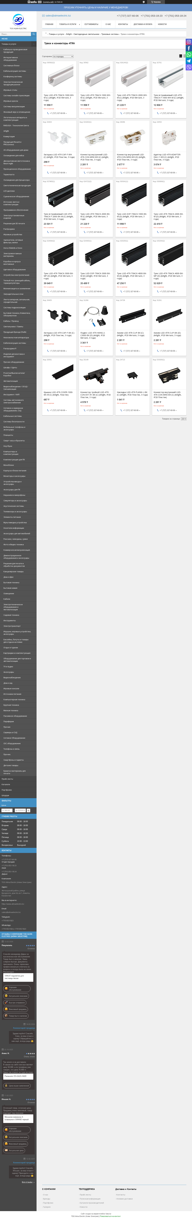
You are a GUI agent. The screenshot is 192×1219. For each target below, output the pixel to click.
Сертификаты (91, 24)
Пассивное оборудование (15, 716)
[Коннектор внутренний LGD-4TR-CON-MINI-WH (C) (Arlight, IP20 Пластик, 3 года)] (96, 138)
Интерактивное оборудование (11, 58)
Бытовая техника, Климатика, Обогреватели (17, 314)
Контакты (123, 24)
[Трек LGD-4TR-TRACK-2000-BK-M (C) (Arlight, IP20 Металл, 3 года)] (96, 197)
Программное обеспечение (16, 210)
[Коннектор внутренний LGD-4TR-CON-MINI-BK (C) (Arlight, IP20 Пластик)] (169, 375)
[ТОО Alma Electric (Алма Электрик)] (18, 20)
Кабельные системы (13, 416)
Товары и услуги (9, 44)
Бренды (46, 1198)
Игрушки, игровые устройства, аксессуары (17, 632)
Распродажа (9, 229)
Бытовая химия (10, 588)
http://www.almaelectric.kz (13, 904)
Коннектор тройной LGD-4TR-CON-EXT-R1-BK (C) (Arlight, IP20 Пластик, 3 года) (95, 395)
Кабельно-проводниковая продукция (15, 50)
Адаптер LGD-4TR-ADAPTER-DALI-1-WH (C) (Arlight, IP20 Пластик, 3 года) (167, 157)
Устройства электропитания (16, 275)
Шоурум (5, 795)
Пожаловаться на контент (110, 1216)
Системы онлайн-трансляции (17, 95)
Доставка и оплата (143, 24)
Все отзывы (27, 1182)
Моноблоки (9, 465)
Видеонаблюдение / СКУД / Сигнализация (16, 387)
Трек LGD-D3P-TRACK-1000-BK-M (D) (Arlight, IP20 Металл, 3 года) (132, 216)
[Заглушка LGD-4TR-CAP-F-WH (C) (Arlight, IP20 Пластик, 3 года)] (59, 138)
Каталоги (6, 784)
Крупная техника (11, 705)
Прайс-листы (7, 779)
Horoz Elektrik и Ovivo (13, 248)
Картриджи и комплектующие (17, 653)
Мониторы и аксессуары (14, 476)
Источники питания (12, 694)
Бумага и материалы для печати (15, 772)
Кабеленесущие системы (15, 343)
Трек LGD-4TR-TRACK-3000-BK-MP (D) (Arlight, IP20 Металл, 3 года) (59, 276)
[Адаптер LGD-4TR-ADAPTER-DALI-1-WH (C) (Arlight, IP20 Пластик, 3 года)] (169, 138)
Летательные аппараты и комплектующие (15, 118)
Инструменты (10, 620)
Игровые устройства (13, 234)
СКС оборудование (12, 743)
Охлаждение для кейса (14, 155)
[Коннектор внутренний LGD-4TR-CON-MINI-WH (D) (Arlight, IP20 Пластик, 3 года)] (133, 138)
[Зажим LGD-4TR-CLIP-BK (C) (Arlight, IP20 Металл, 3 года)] (133, 316)
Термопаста (9, 174)
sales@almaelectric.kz (11, 912)
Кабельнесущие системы (15, 71)
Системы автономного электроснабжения (14, 401)
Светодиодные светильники (86, 34)
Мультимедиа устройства (15, 522)
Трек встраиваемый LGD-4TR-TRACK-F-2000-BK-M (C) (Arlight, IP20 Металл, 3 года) (59, 216)
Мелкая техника (11, 710)
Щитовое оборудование (15, 269)
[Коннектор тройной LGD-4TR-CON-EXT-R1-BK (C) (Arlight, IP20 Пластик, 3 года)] (96, 375)
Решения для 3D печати (14, 223)
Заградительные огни (13, 294)
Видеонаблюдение (12, 677)
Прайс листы (85, 1194)
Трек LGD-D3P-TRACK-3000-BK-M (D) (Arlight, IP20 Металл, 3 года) (95, 276)
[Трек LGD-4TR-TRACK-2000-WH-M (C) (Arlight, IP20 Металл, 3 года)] (133, 78)
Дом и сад (8, 683)
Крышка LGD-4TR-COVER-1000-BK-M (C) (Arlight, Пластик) (58, 393)
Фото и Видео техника (14, 544)
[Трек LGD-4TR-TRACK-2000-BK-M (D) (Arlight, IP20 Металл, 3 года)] (169, 197)
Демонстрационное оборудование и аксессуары (16, 556)
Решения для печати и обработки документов (14, 564)
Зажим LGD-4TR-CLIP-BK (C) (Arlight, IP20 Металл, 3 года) (130, 334)
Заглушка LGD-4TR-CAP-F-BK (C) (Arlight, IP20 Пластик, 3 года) (59, 334)
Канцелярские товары (14, 571)
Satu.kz (108, 1214)
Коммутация (9, 136)
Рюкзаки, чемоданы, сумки (16, 539)
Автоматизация (11, 381)
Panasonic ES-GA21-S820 (15, 1076)
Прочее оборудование (14, 362)
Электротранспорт (12, 626)
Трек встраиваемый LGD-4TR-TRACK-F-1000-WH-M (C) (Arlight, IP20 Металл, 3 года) (169, 98)
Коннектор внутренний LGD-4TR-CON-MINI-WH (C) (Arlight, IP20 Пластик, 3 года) (94, 157)
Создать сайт (48, 2)
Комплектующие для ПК (14, 459)
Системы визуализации (14, 106)
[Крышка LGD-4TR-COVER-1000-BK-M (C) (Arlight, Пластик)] (59, 375)
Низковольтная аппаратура (16, 337)
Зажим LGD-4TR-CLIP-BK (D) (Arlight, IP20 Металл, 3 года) (167, 334)
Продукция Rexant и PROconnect (12, 143)
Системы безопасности (14, 421)
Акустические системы (14, 506)
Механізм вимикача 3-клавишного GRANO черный (17, 1118)
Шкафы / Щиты (10, 367)
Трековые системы (110, 34)
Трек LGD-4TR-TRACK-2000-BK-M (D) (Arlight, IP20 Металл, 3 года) (168, 216)
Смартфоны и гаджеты (14, 760)
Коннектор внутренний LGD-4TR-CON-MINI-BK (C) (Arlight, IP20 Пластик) (167, 395)
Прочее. (7, 754)
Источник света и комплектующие (11, 203)
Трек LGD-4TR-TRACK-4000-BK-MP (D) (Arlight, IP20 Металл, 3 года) (168, 276)
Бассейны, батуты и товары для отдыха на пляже (16, 640)
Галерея (46, 1207)
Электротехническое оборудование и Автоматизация (13, 607)
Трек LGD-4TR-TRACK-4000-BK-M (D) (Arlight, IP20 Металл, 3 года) (132, 276)
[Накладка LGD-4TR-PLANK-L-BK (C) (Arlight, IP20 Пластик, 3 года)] (133, 375)
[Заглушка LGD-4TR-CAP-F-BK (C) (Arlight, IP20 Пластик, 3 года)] (59, 316)
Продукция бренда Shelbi (15, 332)
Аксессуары (9, 672)
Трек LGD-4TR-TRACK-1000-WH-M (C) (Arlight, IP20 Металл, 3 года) (59, 98)
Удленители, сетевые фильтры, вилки (13, 241)
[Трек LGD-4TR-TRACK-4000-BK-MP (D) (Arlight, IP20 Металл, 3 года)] (169, 256)
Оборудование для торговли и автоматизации (17, 659)
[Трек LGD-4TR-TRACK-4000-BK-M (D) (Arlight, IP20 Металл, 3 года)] (133, 256)
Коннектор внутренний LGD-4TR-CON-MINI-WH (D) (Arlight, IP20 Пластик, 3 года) (131, 157)
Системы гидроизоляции (15, 307)
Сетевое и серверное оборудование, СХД (13, 409)
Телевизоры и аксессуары (15, 511)
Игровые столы (10, 90)
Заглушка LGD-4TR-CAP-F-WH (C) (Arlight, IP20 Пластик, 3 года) (59, 155)
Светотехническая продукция (17, 185)
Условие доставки (124, 1198)
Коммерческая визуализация (17, 550)
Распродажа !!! (10, 348)
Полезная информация (90, 1198)
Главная (49, 24)
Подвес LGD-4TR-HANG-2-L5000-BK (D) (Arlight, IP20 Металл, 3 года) (92, 335)
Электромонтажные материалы (13, 254)
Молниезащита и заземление (17, 288)
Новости (162, 24)
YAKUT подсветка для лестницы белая (14, 977)
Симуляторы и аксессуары (15, 500)
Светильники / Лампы (13, 326)
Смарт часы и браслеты (14, 440)
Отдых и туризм (11, 647)
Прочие (7, 727)
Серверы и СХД (10, 732)
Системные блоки (11, 65)
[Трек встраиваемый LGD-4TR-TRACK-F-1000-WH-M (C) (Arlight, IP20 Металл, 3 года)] (169, 78)
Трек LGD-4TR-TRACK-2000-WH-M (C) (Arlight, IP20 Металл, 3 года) (132, 98)
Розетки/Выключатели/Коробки (14, 374)
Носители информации (14, 528)
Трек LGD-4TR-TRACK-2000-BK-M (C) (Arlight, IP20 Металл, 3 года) (95, 216)
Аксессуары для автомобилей (17, 533)
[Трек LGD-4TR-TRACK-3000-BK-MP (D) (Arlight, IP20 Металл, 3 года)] (59, 256)
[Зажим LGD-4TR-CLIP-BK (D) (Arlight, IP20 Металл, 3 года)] (169, 316)
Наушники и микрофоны (14, 495)
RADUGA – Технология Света (16, 125)
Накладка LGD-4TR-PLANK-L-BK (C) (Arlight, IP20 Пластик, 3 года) (132, 393)
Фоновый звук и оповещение (17, 112)
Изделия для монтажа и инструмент (14, 355)
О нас (108, 24)
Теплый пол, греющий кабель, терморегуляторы (17, 281)
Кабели (7, 599)
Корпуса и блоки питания (15, 470)
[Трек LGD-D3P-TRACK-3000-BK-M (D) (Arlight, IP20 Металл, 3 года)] (96, 256)
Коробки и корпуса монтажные (12, 262)
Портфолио (7, 790)
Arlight (6, 131)
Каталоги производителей (92, 1203)
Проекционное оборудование (17, 169)
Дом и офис (8, 577)
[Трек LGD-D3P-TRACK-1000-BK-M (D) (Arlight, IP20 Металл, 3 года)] (133, 197)
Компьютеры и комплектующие (11, 452)
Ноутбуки (8, 446)
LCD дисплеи (9, 191)
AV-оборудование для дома (16, 150)
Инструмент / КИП (12, 394)
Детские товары (11, 765)
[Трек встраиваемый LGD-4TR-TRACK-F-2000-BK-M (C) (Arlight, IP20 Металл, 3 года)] (59, 197)
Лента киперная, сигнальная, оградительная (17, 300)
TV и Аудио (8, 666)
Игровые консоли (11, 688)
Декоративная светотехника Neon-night (17, 162)
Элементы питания (12, 517)
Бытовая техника (11, 582)
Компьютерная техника (14, 699)
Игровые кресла (11, 101)
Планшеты (8, 435)
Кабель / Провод (11, 321)
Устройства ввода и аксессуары (13, 482)
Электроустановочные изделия (14, 216)
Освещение (9, 593)
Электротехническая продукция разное (13, 83)
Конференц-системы (13, 76)
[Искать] (34, 34)
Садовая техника (11, 615)
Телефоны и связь (12, 749)
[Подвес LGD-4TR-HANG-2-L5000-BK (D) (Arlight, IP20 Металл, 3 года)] (96, 316)
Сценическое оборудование (16, 196)
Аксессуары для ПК (12, 489)
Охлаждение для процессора (17, 180)
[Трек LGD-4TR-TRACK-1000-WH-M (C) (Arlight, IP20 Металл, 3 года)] (59, 78)
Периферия (9, 721)
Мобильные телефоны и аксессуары (14, 428)
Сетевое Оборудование (14, 738)
